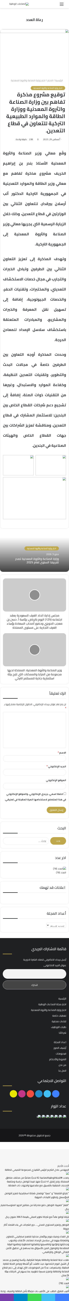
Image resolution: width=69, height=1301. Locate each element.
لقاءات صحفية (59, 1021)
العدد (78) (61, 872)
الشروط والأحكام (57, 1059)
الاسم (62, 752)
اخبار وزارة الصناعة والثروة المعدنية (28, 80)
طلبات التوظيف (58, 1027)
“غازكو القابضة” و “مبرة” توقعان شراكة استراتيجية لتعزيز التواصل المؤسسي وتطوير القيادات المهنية (36, 1195)
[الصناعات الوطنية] (19, 4)
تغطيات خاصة (59, 1015)
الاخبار (50, 80)
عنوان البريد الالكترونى (54, 965)
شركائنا (62, 1032)
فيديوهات (61, 1053)
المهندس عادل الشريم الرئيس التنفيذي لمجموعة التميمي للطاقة (37, 1170)
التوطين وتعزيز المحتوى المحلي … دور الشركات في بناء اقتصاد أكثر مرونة (36, 1226)
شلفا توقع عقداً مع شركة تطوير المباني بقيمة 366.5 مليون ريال (37, 1217)
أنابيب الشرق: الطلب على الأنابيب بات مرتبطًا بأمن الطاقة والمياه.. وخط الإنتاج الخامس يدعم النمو (35, 1293)
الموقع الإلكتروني (56, 780)
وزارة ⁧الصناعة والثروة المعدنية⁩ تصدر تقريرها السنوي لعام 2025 (37, 560)
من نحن (62, 1065)
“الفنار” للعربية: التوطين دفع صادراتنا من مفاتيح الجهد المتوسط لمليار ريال (35, 1207)
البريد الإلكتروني (56, 766)
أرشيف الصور (60, 1047)
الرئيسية (59, 80)
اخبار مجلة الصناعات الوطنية (52, 1004)
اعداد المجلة (60, 1042)
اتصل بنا (62, 1070)
